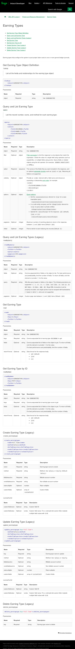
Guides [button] (36, 3)
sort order (46, 180)
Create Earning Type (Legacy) (16, 45)
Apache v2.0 (57, 643)
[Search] (70, 9)
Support (71, 3)
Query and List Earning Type (16, 36)
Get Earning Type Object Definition (18, 33)
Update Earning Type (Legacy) (16, 48)
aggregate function (40, 171)
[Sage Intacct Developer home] (5, 17)
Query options (31, 194)
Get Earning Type (12, 40)
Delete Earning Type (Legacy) (16, 50)
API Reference (47, 3)
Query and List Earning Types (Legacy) (19, 38)
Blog (30, 3)
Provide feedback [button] (65, 633)
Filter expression (32, 155)
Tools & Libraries (60, 3)
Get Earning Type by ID (14, 43)
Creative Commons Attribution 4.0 (28, 643)
